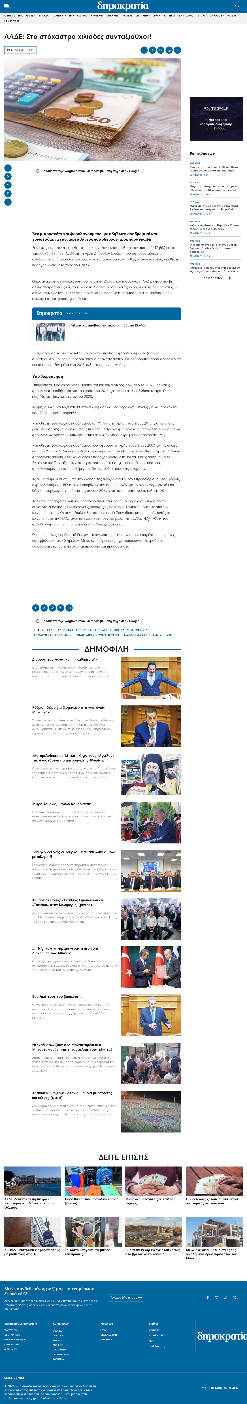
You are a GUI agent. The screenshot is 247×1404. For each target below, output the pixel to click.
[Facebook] (144, 50)
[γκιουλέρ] (151, 871)
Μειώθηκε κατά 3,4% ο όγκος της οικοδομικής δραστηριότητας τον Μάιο (211, 1254)
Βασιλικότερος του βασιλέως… (57, 997)
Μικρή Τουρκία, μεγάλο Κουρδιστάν (61, 804)
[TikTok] (225, 1298)
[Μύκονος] (32, 1181)
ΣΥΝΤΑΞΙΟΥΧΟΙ (163, 635)
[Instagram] (216, 1298)
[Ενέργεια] (153, 1232)
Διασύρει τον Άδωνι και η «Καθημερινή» (64, 659)
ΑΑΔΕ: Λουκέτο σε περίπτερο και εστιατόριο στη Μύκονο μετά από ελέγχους (29, 1204)
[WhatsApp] (169, 50)
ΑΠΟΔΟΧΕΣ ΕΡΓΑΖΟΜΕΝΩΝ (53, 635)
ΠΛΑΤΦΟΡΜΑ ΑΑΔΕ (136, 635)
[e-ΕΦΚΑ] (32, 1232)
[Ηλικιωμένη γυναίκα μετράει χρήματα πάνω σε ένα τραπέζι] (214, 1181)
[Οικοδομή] (214, 1232)
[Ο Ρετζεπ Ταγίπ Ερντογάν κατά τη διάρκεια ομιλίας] (151, 822)
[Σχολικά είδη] (93, 1181)
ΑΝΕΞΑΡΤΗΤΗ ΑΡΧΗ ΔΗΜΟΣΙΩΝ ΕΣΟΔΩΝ (123, 630)
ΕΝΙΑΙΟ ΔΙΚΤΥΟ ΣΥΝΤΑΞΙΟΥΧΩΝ (97, 635)
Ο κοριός (154, 1330)
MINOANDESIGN (226, 1388)
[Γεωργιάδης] (151, 678)
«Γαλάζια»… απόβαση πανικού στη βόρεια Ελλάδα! (108, 325)
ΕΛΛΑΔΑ (195, 183)
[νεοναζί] (151, 1063)
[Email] (177, 50)
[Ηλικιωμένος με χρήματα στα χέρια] (153, 1181)
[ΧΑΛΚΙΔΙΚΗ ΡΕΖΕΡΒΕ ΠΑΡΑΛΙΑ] (151, 1111)
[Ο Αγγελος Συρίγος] (151, 1015)
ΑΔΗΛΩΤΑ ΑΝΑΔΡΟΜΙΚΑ (74, 630)
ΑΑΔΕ (50, 630)
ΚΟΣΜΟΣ (195, 163)
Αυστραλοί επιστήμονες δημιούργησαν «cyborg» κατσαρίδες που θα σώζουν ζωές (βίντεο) (215, 271)
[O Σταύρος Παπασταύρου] (151, 726)
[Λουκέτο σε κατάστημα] (93, 1232)
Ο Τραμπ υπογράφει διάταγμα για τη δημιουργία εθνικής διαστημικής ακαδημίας (213, 248)
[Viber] (160, 50)
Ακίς (151, 1341)
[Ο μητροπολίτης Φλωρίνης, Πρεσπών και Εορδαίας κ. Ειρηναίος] (151, 774)
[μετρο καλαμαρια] (151, 919)
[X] (152, 50)
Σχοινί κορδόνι (157, 1335)
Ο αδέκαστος (157, 1346)
